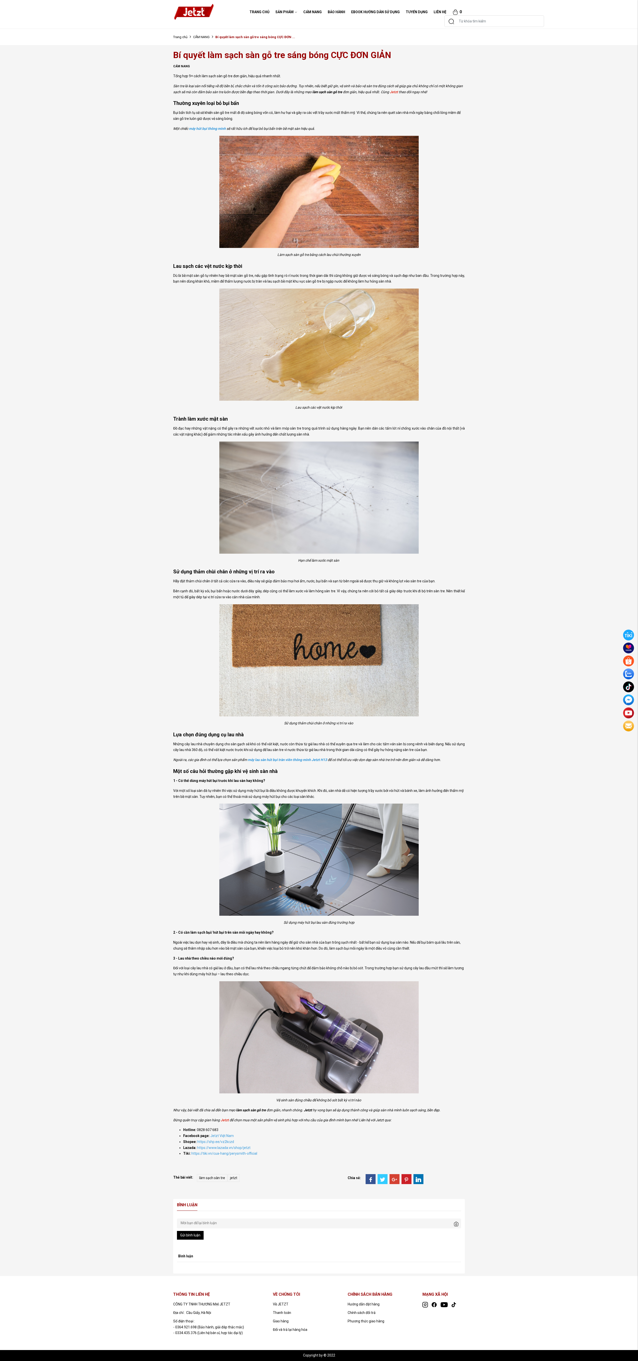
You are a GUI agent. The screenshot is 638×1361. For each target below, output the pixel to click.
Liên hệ (440, 12)
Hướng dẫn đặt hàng (364, 1304)
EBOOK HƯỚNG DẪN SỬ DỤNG (375, 12)
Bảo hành (336, 12)
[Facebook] (371, 1179)
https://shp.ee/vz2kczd (215, 1142)
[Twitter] (383, 1179)
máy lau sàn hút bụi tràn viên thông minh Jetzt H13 (287, 760)
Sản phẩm (284, 12)
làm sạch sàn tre (212, 1178)
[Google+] (394, 1179)
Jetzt (394, 92)
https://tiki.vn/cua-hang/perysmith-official (224, 1153)
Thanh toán (282, 1313)
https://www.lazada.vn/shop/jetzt (223, 1148)
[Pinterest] (406, 1179)
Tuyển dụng (417, 12)
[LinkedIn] (418, 1179)
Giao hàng (281, 1321)
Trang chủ (180, 37)
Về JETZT (280, 1304)
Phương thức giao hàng (366, 1321)
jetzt (233, 1178)
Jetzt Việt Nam (222, 1136)
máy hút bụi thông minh (207, 129)
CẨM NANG (312, 12)
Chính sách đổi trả (362, 1313)
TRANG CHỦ (259, 12)
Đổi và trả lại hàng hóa (290, 1330)
